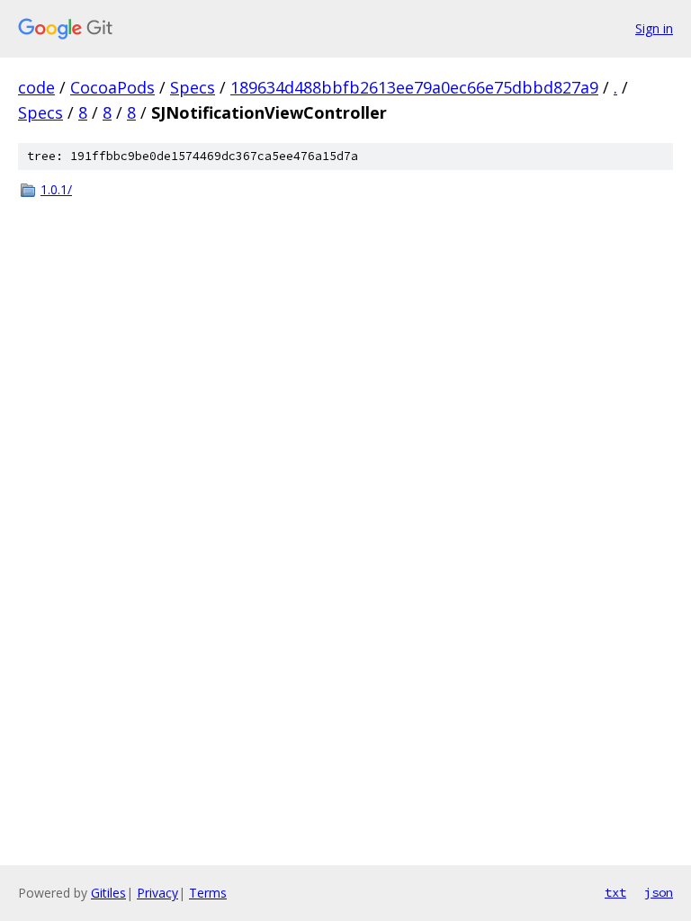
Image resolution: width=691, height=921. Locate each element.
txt (615, 892)
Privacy (157, 892)
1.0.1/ (56, 189)
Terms (208, 892)
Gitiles (108, 892)
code (36, 87)
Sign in (654, 28)
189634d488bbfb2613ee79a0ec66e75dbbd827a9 (414, 87)
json (658, 892)
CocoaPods (112, 87)
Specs (192, 87)
